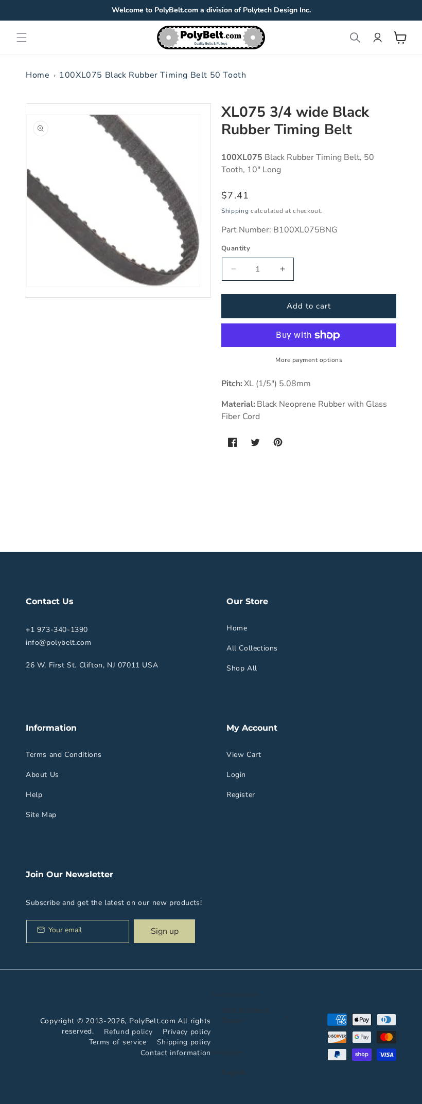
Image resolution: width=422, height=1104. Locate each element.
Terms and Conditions (64, 754)
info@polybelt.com (58, 642)
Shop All (241, 668)
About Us (42, 775)
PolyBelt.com (152, 1021)
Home (37, 75)
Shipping (235, 211)
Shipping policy (184, 1042)
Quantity (235, 248)
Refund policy (128, 1032)
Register (240, 795)
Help (34, 795)
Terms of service (118, 1042)
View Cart (243, 754)
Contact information (175, 1053)
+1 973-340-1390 (57, 630)
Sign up (165, 931)
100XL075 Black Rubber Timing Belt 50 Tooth (152, 75)
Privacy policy (187, 1032)
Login (236, 775)
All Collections (252, 648)
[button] (21, 37)
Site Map (41, 815)
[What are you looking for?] (355, 37)
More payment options (308, 360)
